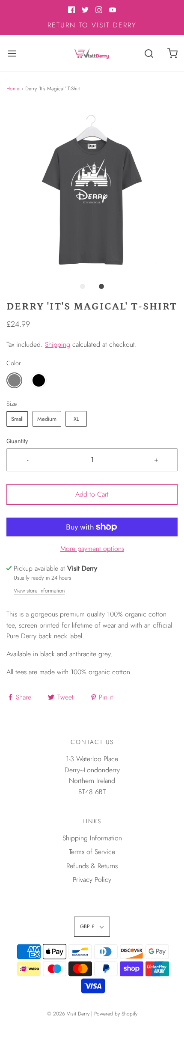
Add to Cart (92, 494)
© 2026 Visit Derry (68, 1014)
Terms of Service (92, 852)
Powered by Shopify (115, 1014)
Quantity (17, 441)
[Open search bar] (148, 53)
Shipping (57, 344)
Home (12, 88)
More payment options (92, 549)
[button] (92, 191)
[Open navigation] (12, 53)
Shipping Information (92, 838)
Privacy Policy (92, 879)
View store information (39, 590)
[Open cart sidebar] (172, 53)
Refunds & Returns (92, 866)
